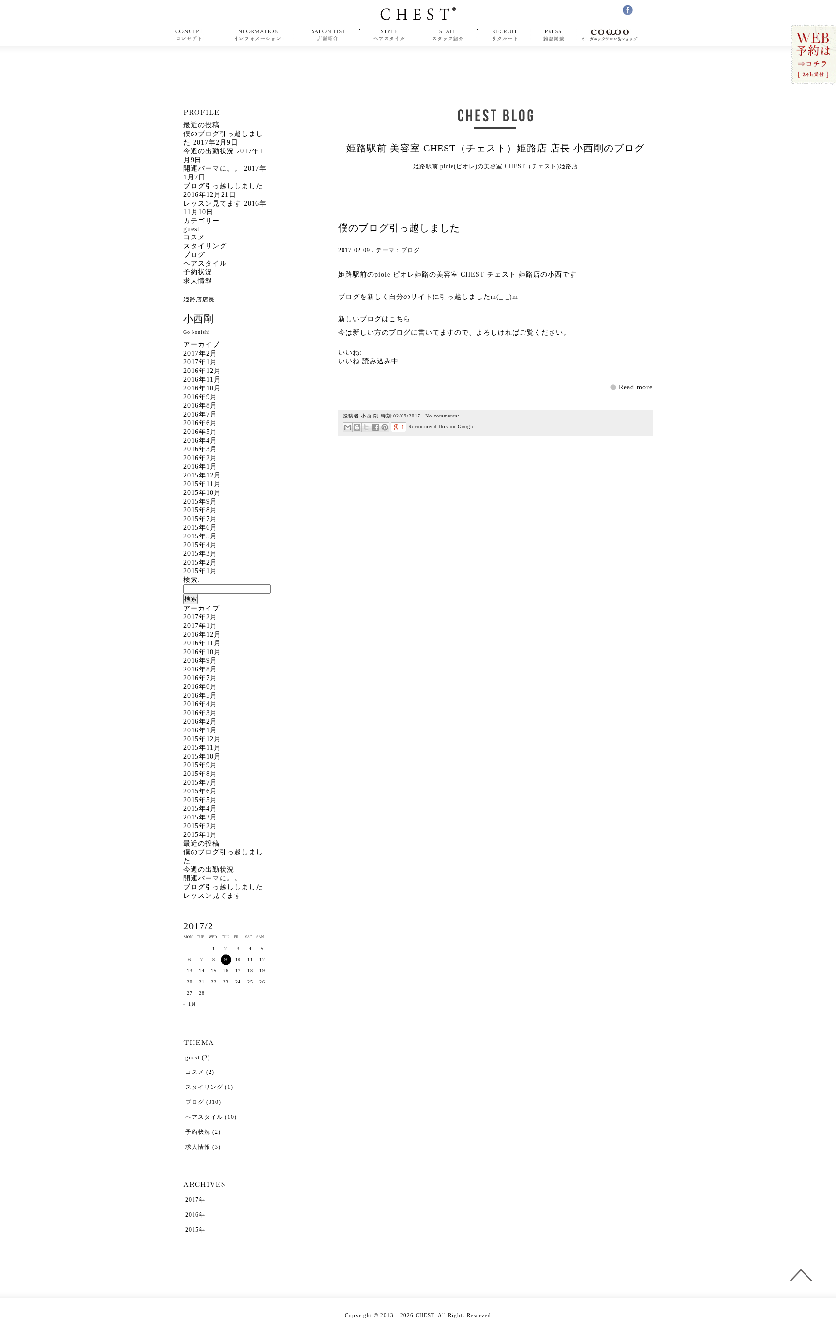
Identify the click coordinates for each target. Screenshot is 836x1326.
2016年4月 (200, 440)
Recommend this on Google (440, 426)
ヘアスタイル (205, 263)
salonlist (327, 35)
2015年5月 (200, 536)
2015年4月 (200, 545)
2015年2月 (200, 562)
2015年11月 (202, 484)
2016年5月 (200, 431)
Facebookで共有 (375, 427)
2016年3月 (200, 449)
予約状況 (197, 272)
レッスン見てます (212, 203)
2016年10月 (202, 388)
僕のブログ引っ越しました (399, 228)
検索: (191, 579)
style (388, 35)
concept (191, 35)
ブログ (410, 250)
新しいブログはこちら (374, 319)
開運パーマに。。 (212, 168)
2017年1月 (200, 362)
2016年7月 (200, 414)
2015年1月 (200, 571)
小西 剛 (370, 415)
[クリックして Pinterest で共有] (384, 427)
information (258, 35)
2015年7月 (200, 518)
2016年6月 (200, 423)
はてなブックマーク (356, 427)
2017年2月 (200, 353)
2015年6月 (200, 527)
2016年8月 (200, 405)
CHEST (418, 13)
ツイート (366, 427)
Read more (636, 387)
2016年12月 (202, 370)
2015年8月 (200, 510)
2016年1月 (200, 466)
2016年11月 (202, 379)
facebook (627, 9)
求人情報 (197, 280)
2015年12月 (202, 475)
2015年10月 (202, 492)
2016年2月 (200, 458)
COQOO (612, 35)
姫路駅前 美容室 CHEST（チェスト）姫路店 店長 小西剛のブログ (495, 148)
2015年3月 (200, 553)
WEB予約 (813, 55)
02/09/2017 (406, 415)
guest (191, 229)
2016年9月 (200, 397)
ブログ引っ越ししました (223, 186)
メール (347, 427)
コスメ (194, 237)
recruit (504, 35)
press (554, 35)
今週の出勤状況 (208, 151)
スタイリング (205, 246)
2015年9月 (200, 501)
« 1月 (189, 1004)
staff (447, 35)
